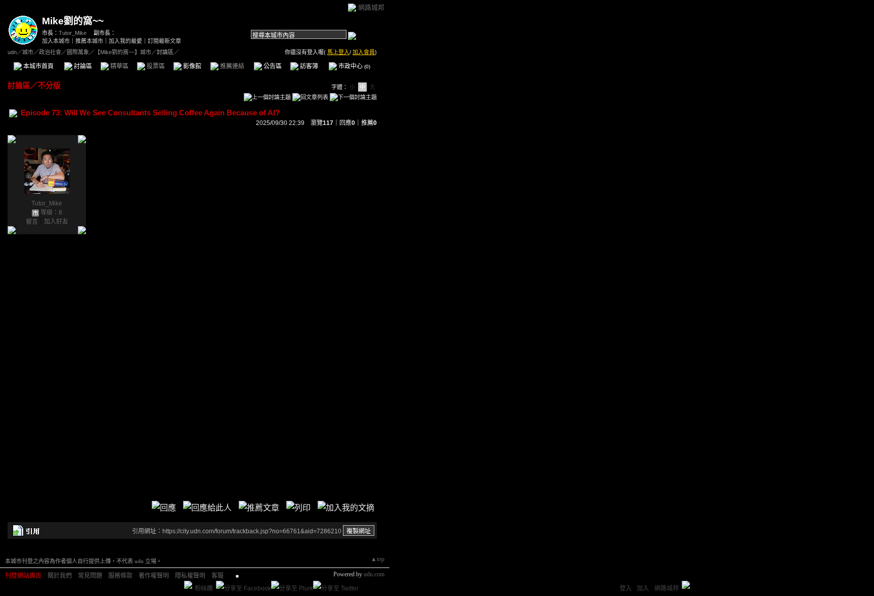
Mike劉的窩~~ (73, 21)
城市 (27, 52)
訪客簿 (308, 66)
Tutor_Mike (72, 33)
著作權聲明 (154, 575)
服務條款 (120, 575)
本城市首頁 (38, 66)
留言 (32, 221)
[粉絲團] (188, 585)
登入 (626, 588)
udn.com (374, 574)
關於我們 (60, 575)
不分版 (49, 85)
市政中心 (353, 66)
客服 (217, 575)
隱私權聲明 (190, 575)
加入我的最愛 (125, 41)
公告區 (272, 66)
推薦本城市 (89, 41)
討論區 (82, 66)
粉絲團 (204, 588)
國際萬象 (78, 52)
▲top (377, 559)
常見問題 (90, 575)
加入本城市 (56, 41)
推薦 (369, 122)
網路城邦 (371, 7)
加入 (643, 588)
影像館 (191, 66)
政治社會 (50, 52)
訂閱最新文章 (164, 41)
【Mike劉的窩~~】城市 (123, 52)
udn (12, 52)
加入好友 (56, 221)
